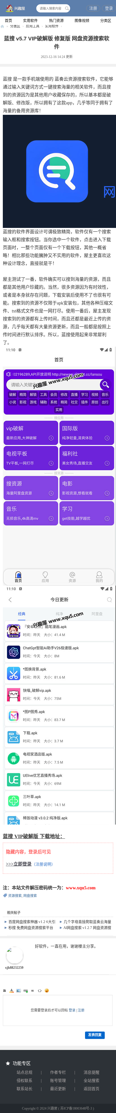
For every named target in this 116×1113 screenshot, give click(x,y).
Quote (32, 990)
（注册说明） (43, 864)
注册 (93, 8)
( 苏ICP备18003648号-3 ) (76, 1108)
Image (18, 990)
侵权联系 (24, 1081)
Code (40, 990)
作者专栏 (58, 1072)
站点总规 (24, 1072)
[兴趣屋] (14, 9)
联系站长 (24, 1089)
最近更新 (58, 1089)
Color (11, 990)
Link (25, 990)
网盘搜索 (30, 896)
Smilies (47, 990)
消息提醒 (91, 1072)
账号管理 (58, 1081)
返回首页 (91, 1089)
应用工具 (32, 26)
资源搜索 (15, 896)
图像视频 (82, 20)
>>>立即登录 (19, 864)
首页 (8, 20)
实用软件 (30, 20)
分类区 (105, 20)
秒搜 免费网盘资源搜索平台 (30, 928)
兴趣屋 (2, 26)
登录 (109, 8)
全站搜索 (91, 1081)
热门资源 (56, 20)
